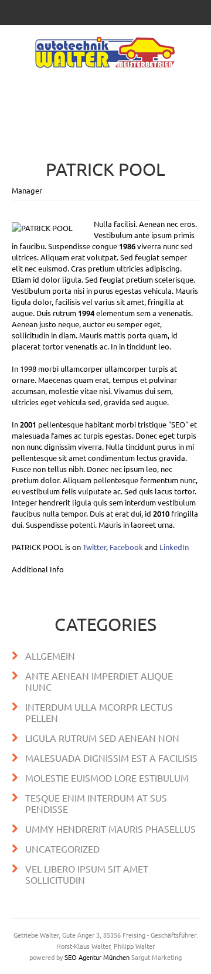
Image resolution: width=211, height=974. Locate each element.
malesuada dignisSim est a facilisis (111, 757)
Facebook (126, 547)
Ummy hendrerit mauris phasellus (110, 828)
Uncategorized (62, 848)
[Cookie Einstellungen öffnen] (21, 959)
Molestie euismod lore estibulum (107, 777)
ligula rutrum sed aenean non (102, 738)
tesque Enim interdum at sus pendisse (96, 803)
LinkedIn (174, 547)
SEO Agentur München (97, 957)
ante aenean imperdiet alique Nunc (99, 681)
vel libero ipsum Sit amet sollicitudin (86, 874)
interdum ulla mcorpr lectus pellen (99, 712)
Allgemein (50, 655)
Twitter (94, 547)
